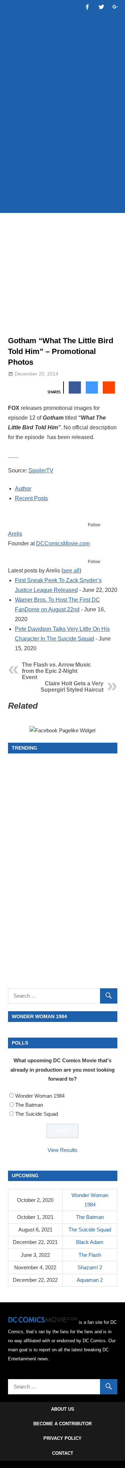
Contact (62, 1453)
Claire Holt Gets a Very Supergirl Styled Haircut (72, 687)
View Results (62, 1150)
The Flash (89, 1255)
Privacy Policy (62, 1438)
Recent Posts (31, 498)
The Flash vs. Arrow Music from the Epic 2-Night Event (56, 671)
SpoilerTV (40, 470)
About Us (62, 1409)
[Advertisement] (62, 139)
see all (71, 571)
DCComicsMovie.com (63, 543)
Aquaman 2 (90, 1280)
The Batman (29, 1105)
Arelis (15, 534)
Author (23, 489)
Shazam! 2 (89, 1267)
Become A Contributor (62, 1423)
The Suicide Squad (36, 1114)
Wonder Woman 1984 (40, 1096)
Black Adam (89, 1242)
